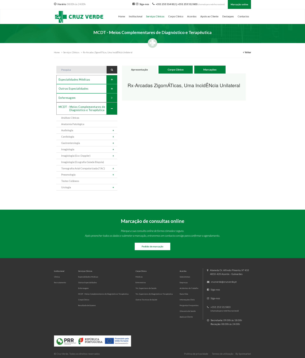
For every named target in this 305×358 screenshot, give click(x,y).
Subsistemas (185, 277)
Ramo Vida (184, 294)
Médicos (139, 277)
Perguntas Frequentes (189, 305)
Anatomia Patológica (72, 123)
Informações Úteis (187, 300)
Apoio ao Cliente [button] (209, 16)
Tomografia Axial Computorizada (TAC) (83, 168)
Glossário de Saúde (188, 311)
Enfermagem (67, 97)
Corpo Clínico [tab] (176, 69)
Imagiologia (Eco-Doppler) (75, 155)
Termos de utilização (222, 353)
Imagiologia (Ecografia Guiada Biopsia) (82, 161)
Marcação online (239, 4)
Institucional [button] (135, 16)
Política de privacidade (196, 353)
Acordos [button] (192, 16)
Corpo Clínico (83, 300)
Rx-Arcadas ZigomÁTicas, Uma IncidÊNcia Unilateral (107, 52)
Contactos (243, 16)
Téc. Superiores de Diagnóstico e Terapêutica (154, 294)
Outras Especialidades (73, 88)
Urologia (66, 187)
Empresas (184, 282)
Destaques (228, 16)
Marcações (210, 69)
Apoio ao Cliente (186, 317)
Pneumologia (68, 174)
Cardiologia (67, 136)
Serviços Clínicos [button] (155, 16)
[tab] (86, 79)
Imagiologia (67, 149)
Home (121, 16)
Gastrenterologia (70, 142)
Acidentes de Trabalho (189, 288)
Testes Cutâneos (70, 180)
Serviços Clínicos (71, 52)
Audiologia (67, 130)
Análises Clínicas (70, 117)
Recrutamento (60, 282)
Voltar (247, 52)
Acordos (183, 271)
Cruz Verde (62, 353)
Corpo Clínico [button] (175, 16)
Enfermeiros (141, 282)
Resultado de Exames (87, 305)
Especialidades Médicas (74, 79)
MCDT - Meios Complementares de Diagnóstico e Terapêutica (103, 294)
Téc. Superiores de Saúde (146, 288)
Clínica (57, 277)
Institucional (59, 271)
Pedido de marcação (152, 246)
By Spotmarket (243, 353)
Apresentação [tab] (139, 69)
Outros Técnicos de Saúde (146, 300)
